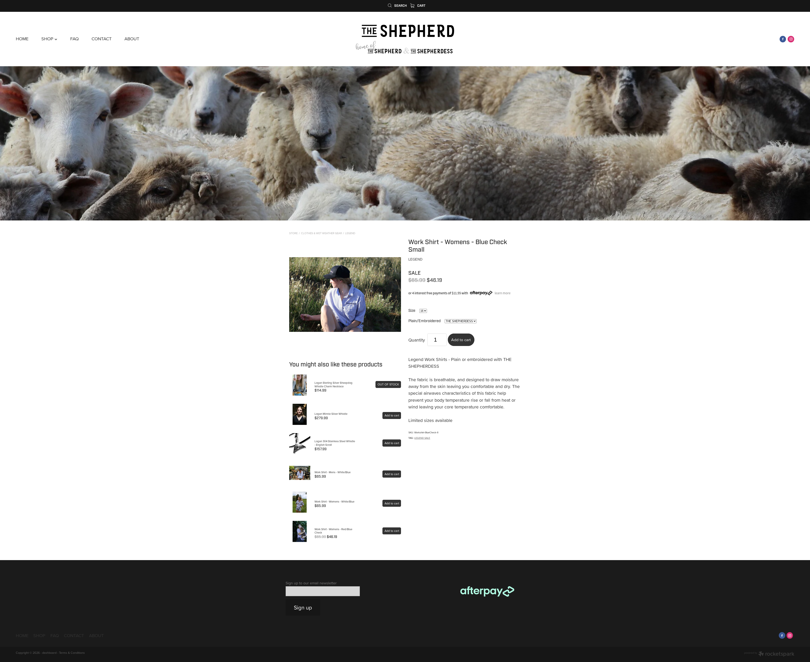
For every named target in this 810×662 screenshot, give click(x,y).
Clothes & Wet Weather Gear (321, 233)
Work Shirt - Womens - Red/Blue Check (333, 531)
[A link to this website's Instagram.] (791, 39)
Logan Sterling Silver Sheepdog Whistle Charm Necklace (333, 384)
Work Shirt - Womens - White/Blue (334, 501)
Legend (350, 233)
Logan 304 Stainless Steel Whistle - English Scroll (335, 443)
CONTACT (102, 38)
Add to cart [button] (461, 339)
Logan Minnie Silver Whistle (331, 414)
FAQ (74, 38)
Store (293, 233)
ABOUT (131, 38)
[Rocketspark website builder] (769, 654)
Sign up (303, 607)
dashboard (49, 653)
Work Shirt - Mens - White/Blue (333, 472)
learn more (502, 293)
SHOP (48, 38)
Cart (420, 6)
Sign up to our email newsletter (311, 583)
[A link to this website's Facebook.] (783, 39)
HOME (22, 38)
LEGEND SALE (422, 438)
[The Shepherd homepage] (405, 39)
